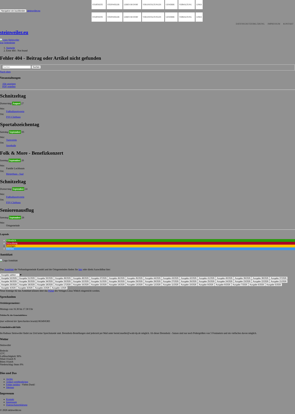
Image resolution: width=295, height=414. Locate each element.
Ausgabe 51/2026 (27, 278)
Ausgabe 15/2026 (99, 284)
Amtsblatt (9, 269)
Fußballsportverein (15, 111)
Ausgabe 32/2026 (81, 281)
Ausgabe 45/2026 (135, 278)
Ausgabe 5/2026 (273, 284)
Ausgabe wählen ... (9, 275)
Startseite (97, 5)
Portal (51, 290)
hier (80, 269)
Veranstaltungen (152, 5)
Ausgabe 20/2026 (9, 284)
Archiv (9, 379)
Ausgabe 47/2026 (99, 278)
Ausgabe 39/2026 (242, 278)
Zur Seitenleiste (7, 42)
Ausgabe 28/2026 (153, 281)
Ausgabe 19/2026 (27, 284)
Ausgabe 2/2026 (42, 288)
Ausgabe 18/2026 (45, 284)
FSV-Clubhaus (13, 117)
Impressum (274, 24)
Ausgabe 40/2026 (224, 278)
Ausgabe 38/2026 (260, 278)
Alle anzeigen (9, 83)
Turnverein (11, 140)
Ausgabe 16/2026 (81, 284)
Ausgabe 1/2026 (59, 288)
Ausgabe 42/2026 (189, 278)
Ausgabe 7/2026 (240, 284)
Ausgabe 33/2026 (63, 281)
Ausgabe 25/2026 (206, 281)
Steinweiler (113, 5)
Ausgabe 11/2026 (170, 284)
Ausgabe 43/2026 (171, 278)
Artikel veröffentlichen (17, 382)
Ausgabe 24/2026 (224, 281)
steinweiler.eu (33, 10)
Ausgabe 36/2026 (9, 281)
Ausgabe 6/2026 (257, 284)
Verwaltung (185, 5)
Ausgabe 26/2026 (189, 281)
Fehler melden (13, 384)
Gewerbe (170, 5)
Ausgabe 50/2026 (45, 278)
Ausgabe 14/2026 (117, 284)
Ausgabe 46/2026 (117, 278)
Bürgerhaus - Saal (15, 174)
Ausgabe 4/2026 (8, 288)
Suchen (36, 67)
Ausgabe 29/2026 (135, 281)
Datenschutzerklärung (250, 24)
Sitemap (10, 387)
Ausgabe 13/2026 (135, 284)
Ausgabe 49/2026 (63, 278)
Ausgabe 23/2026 (242, 281)
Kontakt (288, 24)
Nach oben (5, 71)
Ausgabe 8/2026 (223, 284)
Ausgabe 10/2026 (188, 284)
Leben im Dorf (131, 5)
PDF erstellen (9, 86)
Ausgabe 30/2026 (117, 281)
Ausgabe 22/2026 (260, 281)
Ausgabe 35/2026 (27, 281)
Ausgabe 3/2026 (25, 288)
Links (199, 5)
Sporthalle (11, 145)
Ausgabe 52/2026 (9, 278)
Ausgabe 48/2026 (81, 278)
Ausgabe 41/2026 (206, 278)
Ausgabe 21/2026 (278, 281)
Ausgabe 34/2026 (45, 281)
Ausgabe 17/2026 (63, 284)
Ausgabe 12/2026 (153, 284)
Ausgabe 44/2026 (153, 278)
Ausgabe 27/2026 (171, 281)
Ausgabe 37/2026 (278, 278)
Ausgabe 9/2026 (206, 284)
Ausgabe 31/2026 (99, 281)
